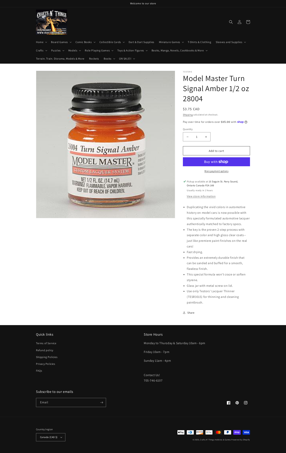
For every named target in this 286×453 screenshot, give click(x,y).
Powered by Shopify (240, 439)
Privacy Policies (45, 364)
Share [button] (191, 312)
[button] (41, 42)
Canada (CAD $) (49, 437)
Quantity (188, 129)
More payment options (216, 171)
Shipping (188, 114)
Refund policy (44, 350)
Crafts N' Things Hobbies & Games (215, 439)
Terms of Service (46, 343)
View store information (201, 196)
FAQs (39, 370)
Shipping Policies (46, 357)
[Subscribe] (101, 402)
